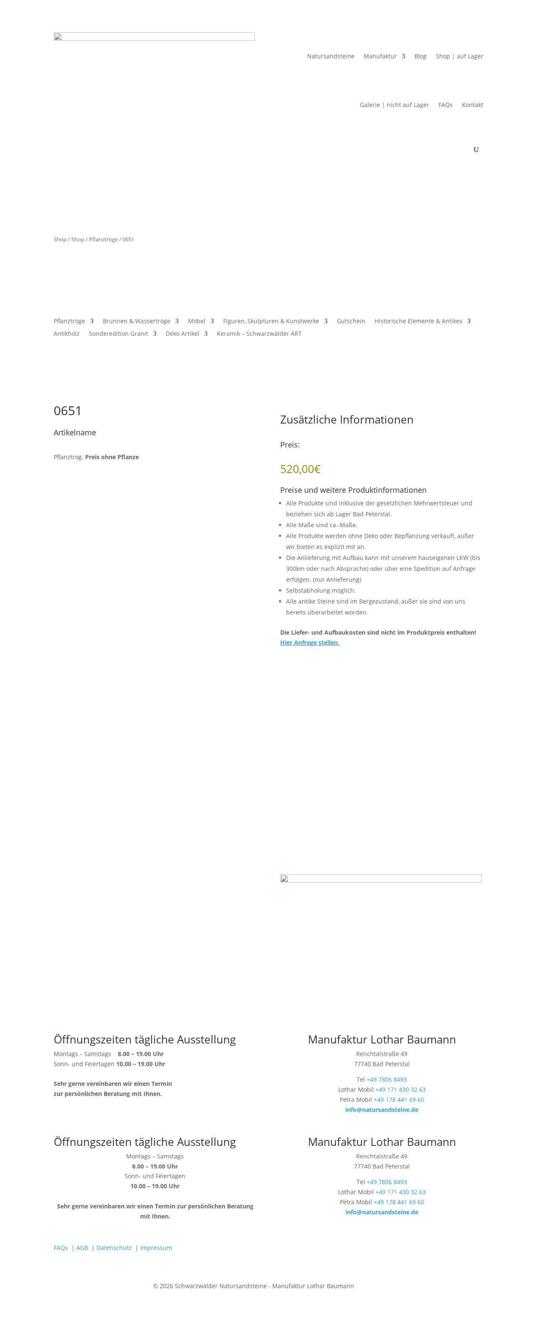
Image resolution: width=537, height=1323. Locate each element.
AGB (82, 1248)
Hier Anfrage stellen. (309, 642)
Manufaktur (380, 56)
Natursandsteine (331, 56)
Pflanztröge (103, 239)
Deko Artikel (182, 334)
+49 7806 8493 (387, 1079)
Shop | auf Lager (459, 56)
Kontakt (472, 105)
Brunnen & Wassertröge (136, 321)
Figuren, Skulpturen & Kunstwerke (271, 321)
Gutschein (351, 321)
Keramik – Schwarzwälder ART (259, 334)
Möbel (197, 321)
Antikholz (67, 334)
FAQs (445, 105)
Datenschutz (114, 1248)
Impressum (156, 1248)
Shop (60, 239)
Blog (420, 56)
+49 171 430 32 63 (400, 1089)
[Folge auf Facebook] (367, 1249)
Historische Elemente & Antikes (418, 321)
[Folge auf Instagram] (384, 1249)
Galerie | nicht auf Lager (394, 105)
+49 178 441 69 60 (399, 1099)
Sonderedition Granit (118, 334)
